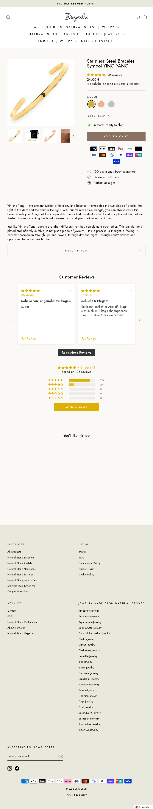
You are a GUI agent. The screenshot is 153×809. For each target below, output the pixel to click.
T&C (81, 557)
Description (76, 250)
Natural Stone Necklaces (21, 569)
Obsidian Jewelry (88, 696)
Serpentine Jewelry (89, 718)
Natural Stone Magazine (21, 633)
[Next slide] (140, 320)
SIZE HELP (97, 116)
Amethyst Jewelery (89, 616)
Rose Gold (101, 104)
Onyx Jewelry (86, 701)
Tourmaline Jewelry (89, 724)
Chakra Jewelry (87, 639)
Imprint (82, 552)
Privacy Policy (87, 569)
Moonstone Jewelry (89, 684)
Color (92, 97)
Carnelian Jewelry (89, 673)
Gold (91, 104)
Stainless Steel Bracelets (21, 586)
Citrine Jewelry (87, 645)
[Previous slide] (13, 320)
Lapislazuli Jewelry (89, 679)
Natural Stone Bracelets (20, 557)
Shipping (108, 84)
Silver (111, 104)
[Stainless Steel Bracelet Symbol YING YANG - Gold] (18, 498)
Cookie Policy (86, 574)
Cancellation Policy (89, 563)
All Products (48, 27)
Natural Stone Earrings (54, 34)
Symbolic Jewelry (55, 41)
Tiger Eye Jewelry (88, 730)
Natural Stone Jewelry (90, 27)
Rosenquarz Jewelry (90, 713)
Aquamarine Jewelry (90, 622)
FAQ (10, 616)
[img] (30, 291)
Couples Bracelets (17, 591)
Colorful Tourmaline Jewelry (94, 633)
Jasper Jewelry (86, 667)
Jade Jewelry (85, 662)
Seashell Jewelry (103, 34)
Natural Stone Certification (22, 622)
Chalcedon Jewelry (89, 650)
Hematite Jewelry (88, 656)
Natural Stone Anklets (19, 563)
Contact (11, 611)
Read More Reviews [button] (76, 352)
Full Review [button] (28, 339)
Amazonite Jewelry (89, 611)
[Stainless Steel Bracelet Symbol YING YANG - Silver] (28, 498)
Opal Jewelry (86, 707)
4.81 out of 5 (86, 368)
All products (14, 552)
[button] (96, 75)
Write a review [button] (76, 407)
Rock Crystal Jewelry (90, 628)
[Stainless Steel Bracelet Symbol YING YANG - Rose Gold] (23, 498)
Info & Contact (97, 41)
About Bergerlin (16, 628)
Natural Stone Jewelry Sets (22, 580)
